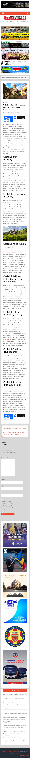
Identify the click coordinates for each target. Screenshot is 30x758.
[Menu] (2, 13)
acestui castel (7, 339)
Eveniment (6, 102)
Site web (3, 493)
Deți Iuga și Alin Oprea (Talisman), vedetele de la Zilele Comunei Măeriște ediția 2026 (15, 732)
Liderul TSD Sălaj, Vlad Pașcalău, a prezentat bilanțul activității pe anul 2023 (14, 433)
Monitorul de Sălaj (7, 112)
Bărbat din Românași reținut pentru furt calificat (15, 694)
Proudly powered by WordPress (9, 751)
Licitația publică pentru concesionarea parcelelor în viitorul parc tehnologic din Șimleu (15, 712)
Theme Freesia (15, 753)
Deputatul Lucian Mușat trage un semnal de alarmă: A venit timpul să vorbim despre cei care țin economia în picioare (15, 705)
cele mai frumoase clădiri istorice (12, 252)
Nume (3, 479)
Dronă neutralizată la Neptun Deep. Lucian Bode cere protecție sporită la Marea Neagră (14, 739)
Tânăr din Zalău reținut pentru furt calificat (13, 698)
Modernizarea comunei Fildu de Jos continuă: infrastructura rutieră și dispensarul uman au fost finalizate (14, 719)
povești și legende (13, 180)
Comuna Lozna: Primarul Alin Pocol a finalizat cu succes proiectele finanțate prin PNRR (14, 726)
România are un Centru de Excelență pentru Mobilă (14, 429)
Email (3, 486)
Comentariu (4, 458)
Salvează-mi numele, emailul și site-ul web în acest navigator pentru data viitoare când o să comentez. (7, 506)
